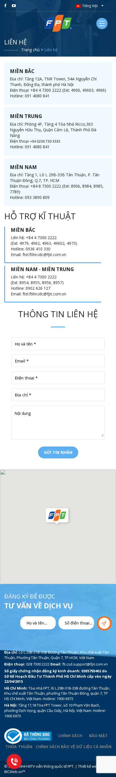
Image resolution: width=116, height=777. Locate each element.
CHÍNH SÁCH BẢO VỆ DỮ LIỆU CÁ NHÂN (73, 746)
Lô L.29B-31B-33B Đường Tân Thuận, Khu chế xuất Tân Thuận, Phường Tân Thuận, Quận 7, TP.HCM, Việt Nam (56, 655)
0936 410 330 (38, 249)
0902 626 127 (38, 288)
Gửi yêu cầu (104, 623)
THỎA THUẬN (18, 746)
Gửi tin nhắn (58, 452)
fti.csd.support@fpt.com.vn (85, 664)
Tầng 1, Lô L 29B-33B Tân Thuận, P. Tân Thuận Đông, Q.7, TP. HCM (54, 177)
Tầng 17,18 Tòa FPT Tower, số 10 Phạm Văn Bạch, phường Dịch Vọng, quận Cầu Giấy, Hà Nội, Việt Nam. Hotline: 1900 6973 (55, 710)
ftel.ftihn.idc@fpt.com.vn (44, 254)
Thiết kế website (91, 766)
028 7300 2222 (38, 664)
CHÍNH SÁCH (70, 735)
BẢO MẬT (99, 735)
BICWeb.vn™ (14, 771)
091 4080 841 (37, 95)
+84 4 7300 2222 (41, 237)
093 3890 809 (37, 197)
